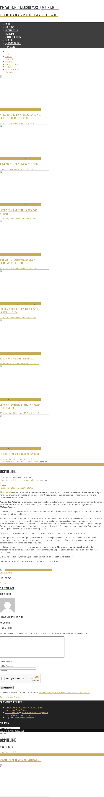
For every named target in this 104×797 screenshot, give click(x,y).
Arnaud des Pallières (43, 570)
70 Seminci (4, 399)
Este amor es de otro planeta (35, 712)
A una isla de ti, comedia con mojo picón (19, 164)
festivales (10, 461)
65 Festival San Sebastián (10, 754)
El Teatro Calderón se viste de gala (17, 358)
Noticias (26, 353)
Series (37, 254)
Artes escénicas (6, 353)
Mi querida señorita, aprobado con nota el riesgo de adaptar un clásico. (20, 116)
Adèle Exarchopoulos (14, 570)
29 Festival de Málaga (8, 109)
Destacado (30, 109)
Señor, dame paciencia (22, 715)
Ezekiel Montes (12, 712)
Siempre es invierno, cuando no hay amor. (19, 454)
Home (2, 461)
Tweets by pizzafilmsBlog (11, 697)
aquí (60, 561)
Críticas (21, 109)
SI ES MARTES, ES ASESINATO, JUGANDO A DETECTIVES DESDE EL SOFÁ (17, 261)
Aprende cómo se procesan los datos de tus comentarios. (64, 692)
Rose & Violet (37, 707)
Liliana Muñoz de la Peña (23, 123)
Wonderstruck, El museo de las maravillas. (20, 760)
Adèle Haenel (29, 570)
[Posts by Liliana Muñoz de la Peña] (7, 611)
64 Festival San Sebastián (27, 461)
